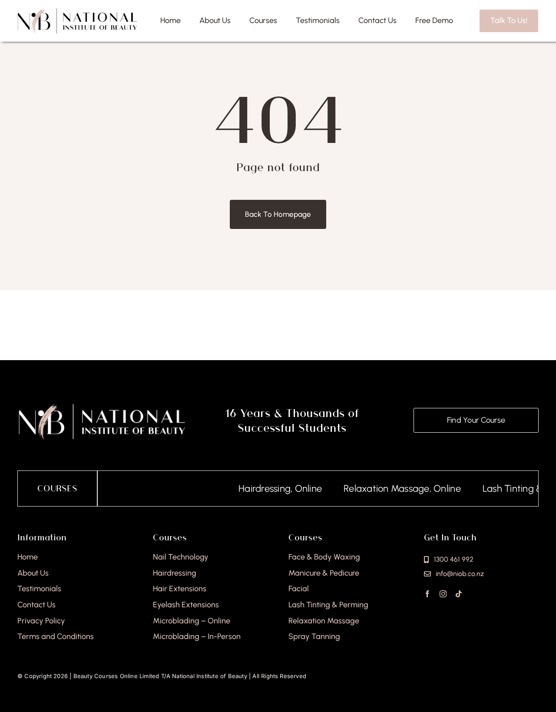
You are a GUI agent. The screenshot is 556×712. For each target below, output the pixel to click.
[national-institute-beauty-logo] (77, 11)
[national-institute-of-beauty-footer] (101, 405)
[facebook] (427, 593)
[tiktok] (458, 593)
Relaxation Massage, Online (388, 488)
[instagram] (443, 593)
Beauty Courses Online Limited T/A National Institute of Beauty (160, 675)
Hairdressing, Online (266, 488)
